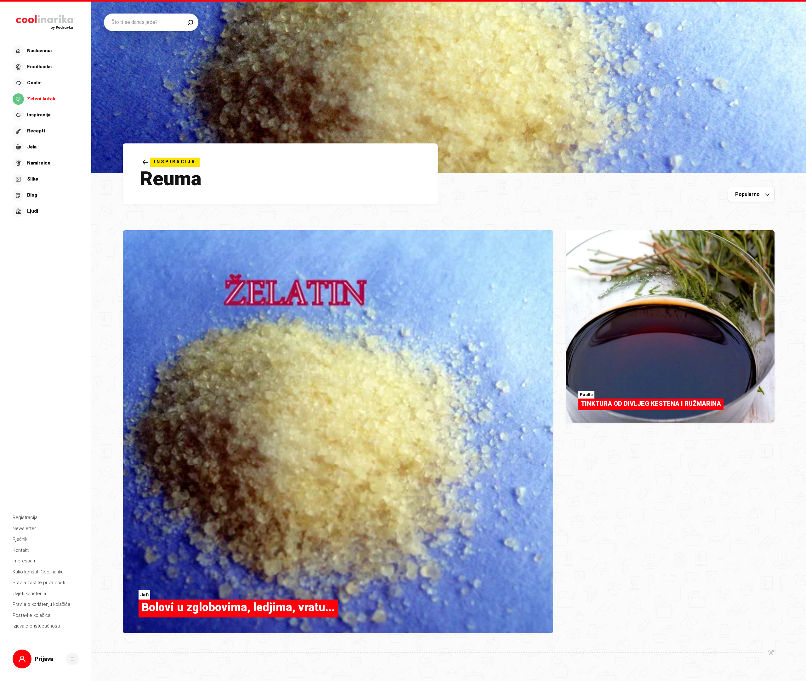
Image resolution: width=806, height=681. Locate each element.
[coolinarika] (45, 21)
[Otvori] (72, 659)
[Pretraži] (190, 22)
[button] (45, 131)
